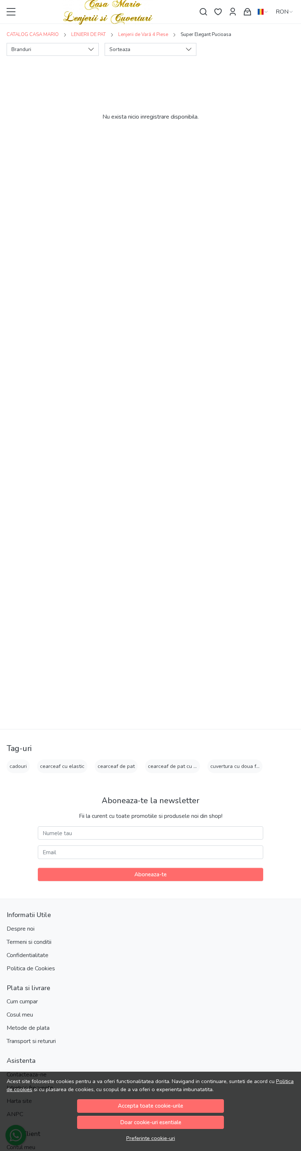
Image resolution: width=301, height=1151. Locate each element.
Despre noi (21, 929)
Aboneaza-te (150, 874)
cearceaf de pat (116, 766)
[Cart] (247, 12)
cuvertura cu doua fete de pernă (248, 766)
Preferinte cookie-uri (150, 1138)
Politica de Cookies (31, 968)
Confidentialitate (27, 955)
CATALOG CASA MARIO (33, 34)
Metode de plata (28, 1028)
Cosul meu (20, 1015)
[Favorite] (218, 12)
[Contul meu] (233, 12)
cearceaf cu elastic (62, 766)
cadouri (18, 766)
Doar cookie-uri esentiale (150, 1122)
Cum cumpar (22, 1001)
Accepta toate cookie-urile (150, 1105)
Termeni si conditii (29, 942)
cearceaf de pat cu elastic (178, 766)
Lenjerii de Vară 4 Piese (143, 34)
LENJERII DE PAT (88, 34)
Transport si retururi (31, 1041)
